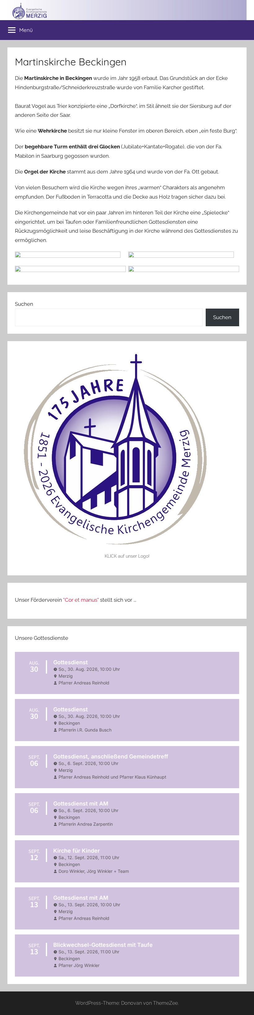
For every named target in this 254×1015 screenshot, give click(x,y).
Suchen (24, 304)
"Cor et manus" (81, 600)
